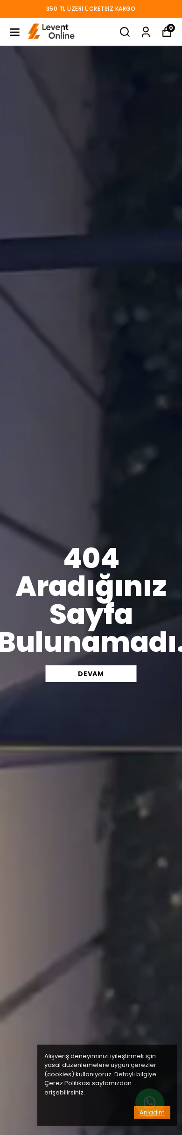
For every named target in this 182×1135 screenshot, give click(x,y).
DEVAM (91, 673)
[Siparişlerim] (146, 32)
